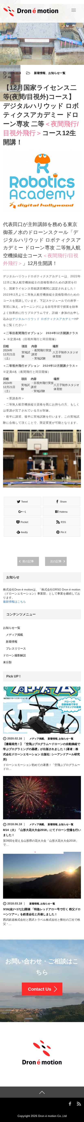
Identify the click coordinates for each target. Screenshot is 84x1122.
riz (9, 77)
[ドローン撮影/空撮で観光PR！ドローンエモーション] (31, 11)
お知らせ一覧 (56, 73)
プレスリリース (14, 648)
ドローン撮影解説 (14, 655)
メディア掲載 (13, 634)
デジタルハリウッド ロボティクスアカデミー (43, 318)
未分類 (7, 662)
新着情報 (38, 73)
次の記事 (56, 561)
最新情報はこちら (14, 601)
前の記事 (28, 561)
